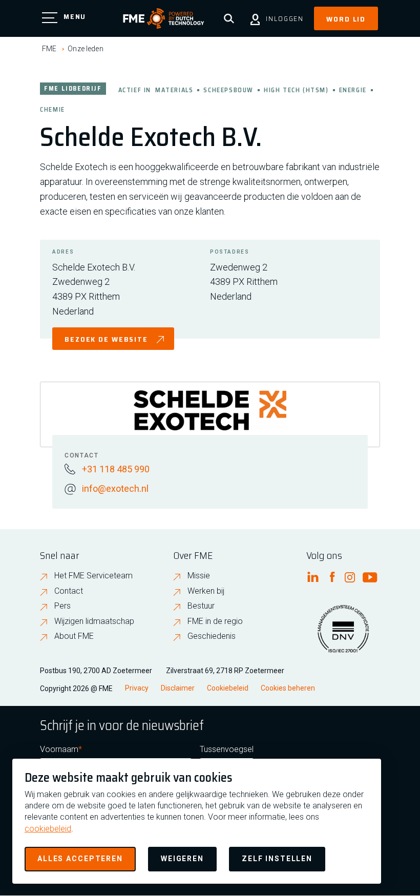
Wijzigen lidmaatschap (94, 621)
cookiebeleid (48, 829)
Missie (198, 575)
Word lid (346, 19)
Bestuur (201, 606)
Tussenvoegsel (227, 749)
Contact (68, 591)
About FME (74, 636)
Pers (62, 606)
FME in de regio (215, 621)
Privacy (137, 688)
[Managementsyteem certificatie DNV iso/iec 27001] (343, 635)
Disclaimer (178, 688)
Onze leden (85, 49)
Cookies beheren (288, 688)
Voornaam (59, 749)
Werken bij (205, 591)
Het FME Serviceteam (93, 575)
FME (49, 49)
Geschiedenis (211, 636)
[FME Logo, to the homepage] (163, 18)
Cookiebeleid (227, 688)
